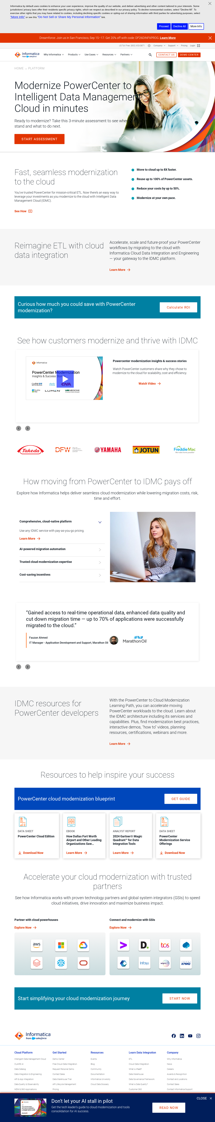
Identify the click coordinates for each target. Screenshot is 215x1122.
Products (73, 54)
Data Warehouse (136, 1074)
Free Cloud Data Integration (65, 1064)
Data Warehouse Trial (62, 1079)
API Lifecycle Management (64, 1084)
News (169, 1064)
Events (94, 1059)
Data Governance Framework (142, 1079)
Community (96, 1069)
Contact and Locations (177, 1079)
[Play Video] (64, 378)
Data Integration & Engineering (28, 1074)
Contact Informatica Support (179, 1089)
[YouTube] (190, 1036)
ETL (130, 1059)
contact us (166, 54)
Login (192, 45)
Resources (107, 54)
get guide (180, 799)
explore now (23, 927)
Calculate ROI (178, 307)
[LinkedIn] (182, 1036)
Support (172, 45)
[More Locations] (149, 46)
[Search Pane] (150, 55)
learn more (118, 269)
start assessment (39, 139)
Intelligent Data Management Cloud (30, 1059)
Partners (125, 54)
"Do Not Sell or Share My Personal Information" (69, 17)
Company (158, 45)
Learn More (168, 38)
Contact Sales (59, 1074)
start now (179, 998)
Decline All (179, 26)
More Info (196, 26)
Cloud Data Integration (139, 1064)
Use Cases (90, 54)
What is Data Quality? (138, 1084)
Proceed (164, 26)
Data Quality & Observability (26, 1084)
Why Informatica (52, 54)
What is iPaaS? (135, 1069)
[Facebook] (174, 1036)
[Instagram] (198, 1036)
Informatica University (100, 1079)
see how (20, 211)
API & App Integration (24, 1079)
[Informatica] (27, 55)
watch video (147, 383)
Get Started (59, 1052)
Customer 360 (135, 1089)
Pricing (184, 45)
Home (19, 68)
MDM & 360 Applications (25, 1089)
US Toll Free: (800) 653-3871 (132, 45)
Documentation (98, 1074)
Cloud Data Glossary (100, 1084)
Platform (36, 68)
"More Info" (17, 17)
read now (168, 1108)
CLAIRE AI (19, 1064)
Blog (93, 1064)
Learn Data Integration (142, 1052)
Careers (170, 1069)
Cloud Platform (23, 1052)
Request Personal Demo (63, 1069)
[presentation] (18, 428)
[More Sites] (199, 46)
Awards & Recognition (177, 1074)
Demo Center (58, 1059)
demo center (189, 54)
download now (33, 853)
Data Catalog (20, 1069)
